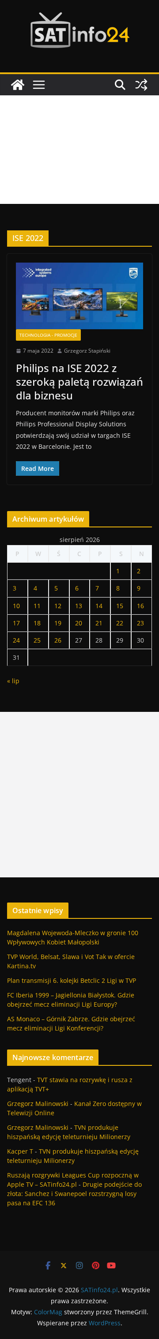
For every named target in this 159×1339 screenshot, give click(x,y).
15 (119, 606)
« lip (13, 681)
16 (140, 606)
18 (37, 623)
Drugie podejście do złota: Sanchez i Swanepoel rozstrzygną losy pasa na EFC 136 (74, 1193)
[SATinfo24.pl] (17, 84)
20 (78, 623)
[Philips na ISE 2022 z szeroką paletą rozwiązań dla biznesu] (79, 296)
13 (78, 606)
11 (37, 606)
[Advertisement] (79, 149)
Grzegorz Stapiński (87, 350)
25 (37, 640)
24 (16, 640)
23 (140, 623)
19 (57, 623)
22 (119, 623)
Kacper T (20, 1151)
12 (57, 606)
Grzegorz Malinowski (37, 1103)
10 (16, 606)
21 (98, 623)
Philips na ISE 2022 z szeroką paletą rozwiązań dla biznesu (79, 381)
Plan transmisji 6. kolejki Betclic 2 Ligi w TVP (71, 980)
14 (98, 606)
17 (16, 623)
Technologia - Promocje (48, 335)
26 (57, 640)
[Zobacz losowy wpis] (141, 84)
